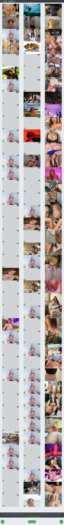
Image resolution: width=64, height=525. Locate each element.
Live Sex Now (32, 521)
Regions (29, 516)
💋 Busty (50, 513)
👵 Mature (24, 513)
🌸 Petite (46, 513)
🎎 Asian (2, 513)
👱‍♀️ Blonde (31, 513)
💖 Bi (57, 513)
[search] (61, 521)
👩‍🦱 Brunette (35, 513)
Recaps (33, 516)
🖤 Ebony (6, 513)
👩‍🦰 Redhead (40, 513)
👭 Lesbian (54, 513)
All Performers (36, 516)
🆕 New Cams (61, 513)
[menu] (2, 521)
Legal (39, 516)
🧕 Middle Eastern (19, 513)
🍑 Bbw (43, 513)
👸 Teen (28, 513)
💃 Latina (9, 513)
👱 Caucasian (14, 513)
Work (31, 516)
